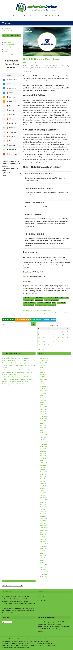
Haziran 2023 (43, 446)
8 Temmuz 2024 (28, 297)
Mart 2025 (43, 397)
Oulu (53, 68)
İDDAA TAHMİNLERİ (46, 68)
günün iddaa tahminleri (44, 302)
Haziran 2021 (43, 502)
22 (39, 341)
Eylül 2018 (43, 569)
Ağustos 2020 (44, 525)
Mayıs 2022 (43, 476)
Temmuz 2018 (44, 574)
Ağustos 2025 (44, 386)
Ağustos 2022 (44, 469)
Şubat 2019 (43, 558)
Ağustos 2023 (44, 442)
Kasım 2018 (43, 565)
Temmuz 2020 (44, 528)
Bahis (66, 297)
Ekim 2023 (43, 437)
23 (44, 341)
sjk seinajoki (52, 305)
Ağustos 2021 (44, 497)
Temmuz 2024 (44, 416)
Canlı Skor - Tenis (36, 319)
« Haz (39, 349)
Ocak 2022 (43, 486)
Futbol (25, 68)
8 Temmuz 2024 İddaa (39, 297)
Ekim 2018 (43, 567)
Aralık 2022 (43, 460)
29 (39, 344)
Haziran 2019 (43, 548)
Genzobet (26, 276)
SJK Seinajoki (59, 68)
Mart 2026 (43, 370)
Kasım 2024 (43, 407)
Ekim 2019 (43, 539)
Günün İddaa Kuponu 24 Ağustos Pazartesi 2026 (18, 377)
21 (67, 338)
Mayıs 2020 (43, 532)
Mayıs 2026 (43, 365)
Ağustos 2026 (44, 358)
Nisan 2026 (43, 367)
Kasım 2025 (43, 379)
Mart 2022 (43, 481)
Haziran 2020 (43, 530)
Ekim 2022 (43, 465)
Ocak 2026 (43, 374)
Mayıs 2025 (43, 393)
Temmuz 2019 (44, 546)
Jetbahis (6, 49)
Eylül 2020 (43, 523)
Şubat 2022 (43, 483)
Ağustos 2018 (44, 572)
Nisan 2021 (43, 507)
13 (63, 335)
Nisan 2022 (43, 479)
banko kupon (39, 300)
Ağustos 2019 (44, 544)
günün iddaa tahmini (30, 302)
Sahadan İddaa (53, 16)
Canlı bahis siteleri (9, 44)
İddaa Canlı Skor (9, 31)
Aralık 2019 (43, 537)
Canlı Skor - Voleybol (49, 319)
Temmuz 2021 (44, 500)
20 (63, 338)
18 (53, 338)
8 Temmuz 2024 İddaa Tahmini (55, 297)
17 (48, 338)
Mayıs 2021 (43, 504)
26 (58, 341)
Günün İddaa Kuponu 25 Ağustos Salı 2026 (16, 358)
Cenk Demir (40, 66)
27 (63, 341)
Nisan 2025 (43, 395)
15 (39, 338)
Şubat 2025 (43, 400)
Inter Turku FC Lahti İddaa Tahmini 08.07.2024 (37, 310)
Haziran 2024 (43, 418)
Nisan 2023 (43, 451)
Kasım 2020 (43, 518)
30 (44, 344)
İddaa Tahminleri (29, 305)
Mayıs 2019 (43, 551)
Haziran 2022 (43, 474)
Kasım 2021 (43, 490)
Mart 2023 (43, 453)
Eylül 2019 (43, 542)
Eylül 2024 (43, 411)
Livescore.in (7, 28)
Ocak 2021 (43, 514)
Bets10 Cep (7, 47)
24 (48, 341)
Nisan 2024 (43, 423)
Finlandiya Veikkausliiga (63, 66)
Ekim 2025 (43, 381)
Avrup (6, 54)
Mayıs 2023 (43, 449)
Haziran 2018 (43, 576)
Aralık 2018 (43, 562)
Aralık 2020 (43, 516)
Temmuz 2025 (44, 388)
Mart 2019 (43, 555)
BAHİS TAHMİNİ (51, 66)
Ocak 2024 (43, 430)
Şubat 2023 (43, 456)
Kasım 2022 (43, 463)
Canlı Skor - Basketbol (22, 319)
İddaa (28, 68)
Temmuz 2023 (44, 444)
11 (53, 335)
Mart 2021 (43, 509)
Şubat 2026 (43, 372)
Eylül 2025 (43, 384)
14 (67, 335)
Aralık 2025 (43, 377)
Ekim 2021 (43, 493)
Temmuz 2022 (44, 472)
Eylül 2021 (43, 495)
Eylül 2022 (43, 467)
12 (58, 335)
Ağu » (43, 349)
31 (48, 344)
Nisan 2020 (43, 535)
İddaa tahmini (61, 302)
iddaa (54, 302)
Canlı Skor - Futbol (8, 319)
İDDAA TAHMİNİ (35, 68)
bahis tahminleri (29, 300)
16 (44, 338)
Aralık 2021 (43, 488)
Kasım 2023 (43, 435)
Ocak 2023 (43, 458)
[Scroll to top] (70, 647)
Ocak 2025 (43, 402)
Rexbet (6, 51)
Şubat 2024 (43, 428)
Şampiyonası (12, 54)
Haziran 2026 (43, 363)
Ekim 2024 (43, 409)
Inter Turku (38, 305)
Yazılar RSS (40, 596)
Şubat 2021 (43, 511)
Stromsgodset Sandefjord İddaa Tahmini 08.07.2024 (55, 313)
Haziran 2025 (43, 391)
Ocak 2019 (43, 560)
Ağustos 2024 (44, 414)
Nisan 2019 (43, 553)
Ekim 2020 (43, 521)
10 (48, 335)
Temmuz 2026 (44, 360)
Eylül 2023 (43, 439)
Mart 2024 (43, 425)
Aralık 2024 (43, 404)
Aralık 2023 (43, 432)
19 (58, 338)
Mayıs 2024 (43, 421)
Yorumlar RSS (41, 601)
